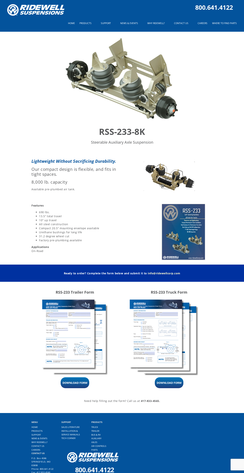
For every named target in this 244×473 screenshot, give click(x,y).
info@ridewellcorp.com (164, 273)
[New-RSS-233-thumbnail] (183, 205)
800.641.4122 (214, 7)
